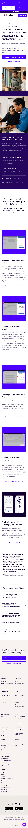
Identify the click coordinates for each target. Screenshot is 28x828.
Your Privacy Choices (8, 819)
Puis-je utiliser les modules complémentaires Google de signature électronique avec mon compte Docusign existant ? (11, 605)
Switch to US (8, 8)
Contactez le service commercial (14, 663)
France (10, 799)
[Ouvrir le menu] (2, 15)
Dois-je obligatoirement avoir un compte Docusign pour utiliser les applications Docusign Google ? (11, 615)
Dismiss (21, 8)
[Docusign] (8, 15)
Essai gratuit (22, 15)
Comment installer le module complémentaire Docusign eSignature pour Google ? (9, 596)
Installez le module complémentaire (14, 57)
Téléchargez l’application (14, 542)
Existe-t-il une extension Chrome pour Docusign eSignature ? (10, 623)
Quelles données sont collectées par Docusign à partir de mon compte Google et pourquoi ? (11, 631)
